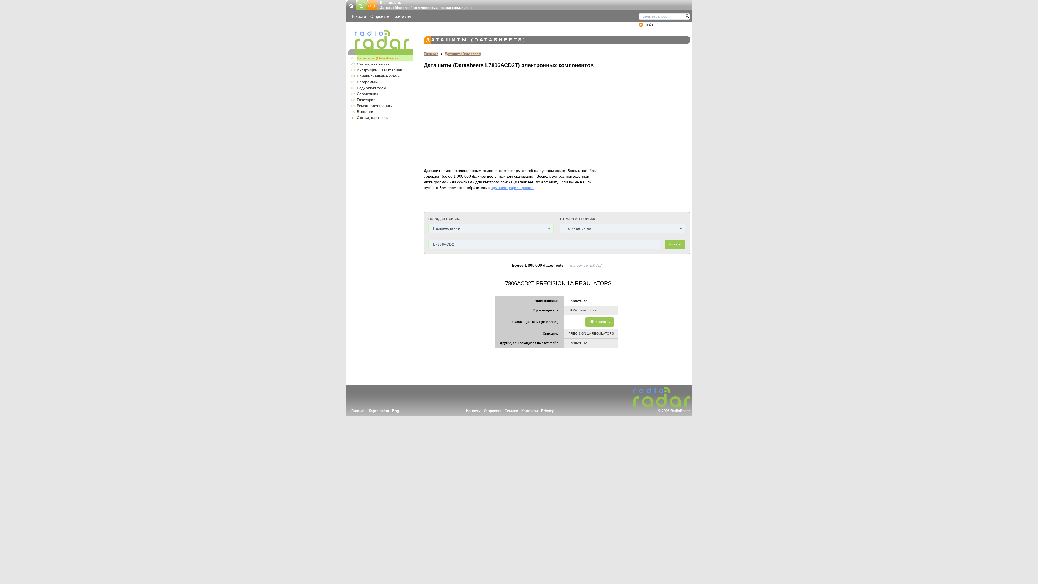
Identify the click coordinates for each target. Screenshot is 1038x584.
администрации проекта (512, 187)
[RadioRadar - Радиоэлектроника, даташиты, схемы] (380, 39)
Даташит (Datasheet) (463, 54)
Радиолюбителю (371, 88)
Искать (675, 244)
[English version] (372, 5)
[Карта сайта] (361, 5)
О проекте (379, 16)
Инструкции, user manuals (380, 70)
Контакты (402, 16)
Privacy (547, 411)
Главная (431, 54)
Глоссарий (366, 100)
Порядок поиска (444, 219)
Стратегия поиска (577, 219)
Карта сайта (379, 411)
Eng (395, 411)
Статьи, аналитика (373, 64)
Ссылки (511, 411)
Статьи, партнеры (372, 117)
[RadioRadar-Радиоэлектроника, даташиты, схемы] (351, 5)
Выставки (365, 112)
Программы (367, 82)
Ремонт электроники (375, 106)
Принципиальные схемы (378, 76)
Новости (358, 16)
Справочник (367, 94)
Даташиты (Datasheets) (377, 58)
